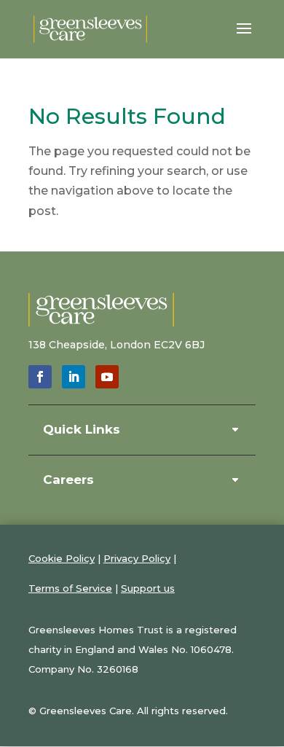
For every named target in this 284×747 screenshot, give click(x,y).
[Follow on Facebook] (40, 376)
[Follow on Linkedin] (73, 376)
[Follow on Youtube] (107, 376)
